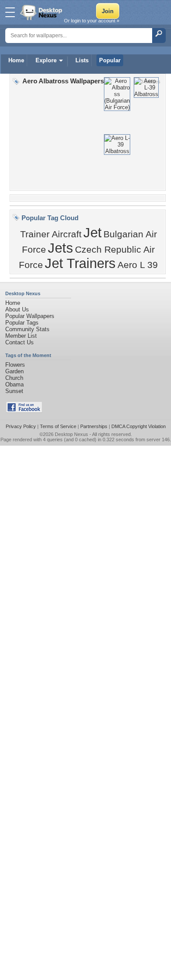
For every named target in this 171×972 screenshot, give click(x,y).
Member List (21, 335)
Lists (82, 60)
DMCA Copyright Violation (138, 426)
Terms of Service (58, 426)
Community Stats (27, 329)
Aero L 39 (138, 265)
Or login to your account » (91, 20)
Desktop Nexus (71, 434)
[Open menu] (10, 12)
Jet (92, 232)
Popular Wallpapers (29, 316)
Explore (46, 60)
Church (14, 378)
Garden (14, 371)
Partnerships (93, 426)
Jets (60, 247)
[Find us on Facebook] (24, 410)
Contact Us (19, 342)
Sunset (14, 391)
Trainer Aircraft (51, 234)
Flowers (15, 364)
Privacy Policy (21, 426)
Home (16, 60)
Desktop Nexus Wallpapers (42, 12)
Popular (110, 60)
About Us (17, 309)
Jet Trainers (80, 263)
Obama (14, 384)
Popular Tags (22, 322)
